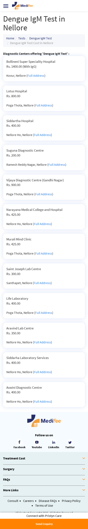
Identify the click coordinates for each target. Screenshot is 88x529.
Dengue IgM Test (40, 38)
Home (10, 38)
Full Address (35, 75)
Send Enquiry (44, 524)
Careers (28, 501)
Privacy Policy (71, 501)
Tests (21, 38)
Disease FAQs (48, 501)
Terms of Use (44, 505)
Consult (13, 501)
